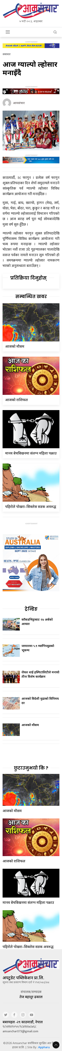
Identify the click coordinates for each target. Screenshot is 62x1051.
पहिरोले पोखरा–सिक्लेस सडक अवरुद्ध (30, 506)
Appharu (44, 1047)
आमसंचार (19, 103)
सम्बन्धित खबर (31, 296)
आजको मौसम (14, 346)
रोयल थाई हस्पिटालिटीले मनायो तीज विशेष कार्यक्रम (40, 674)
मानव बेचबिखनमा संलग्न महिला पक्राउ (31, 453)
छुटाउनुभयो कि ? (31, 768)
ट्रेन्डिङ (31, 609)
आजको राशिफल (16, 399)
